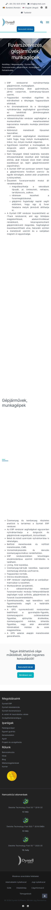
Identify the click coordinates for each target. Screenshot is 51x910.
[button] (42, 22)
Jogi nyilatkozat (38, 882)
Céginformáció (37, 888)
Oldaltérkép (21, 888)
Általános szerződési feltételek (25, 876)
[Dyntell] (8, 22)
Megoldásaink (17, 64)
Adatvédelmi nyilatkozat (16, 882)
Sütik (9, 888)
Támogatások (25, 894)
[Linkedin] (46, 8)
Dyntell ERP (30, 64)
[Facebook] (42, 8)
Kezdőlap (6, 64)
